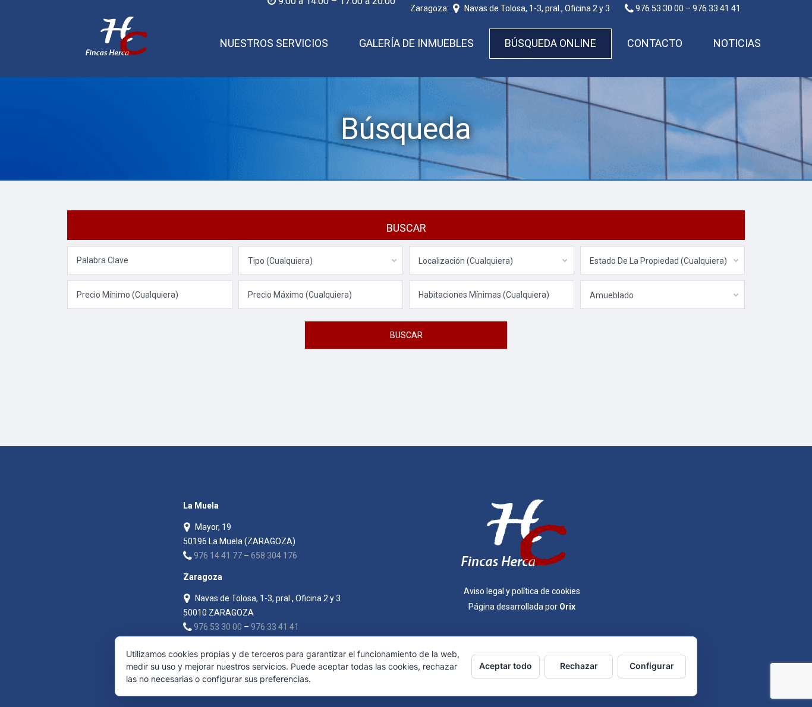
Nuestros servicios (274, 43)
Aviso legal (484, 591)
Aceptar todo (505, 666)
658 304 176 (274, 555)
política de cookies (546, 591)
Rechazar (579, 666)
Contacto (654, 43)
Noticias (737, 43)
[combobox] (321, 260)
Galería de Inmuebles (416, 43)
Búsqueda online (550, 43)
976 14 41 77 (218, 555)
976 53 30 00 (218, 627)
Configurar (652, 666)
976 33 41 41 (275, 627)
